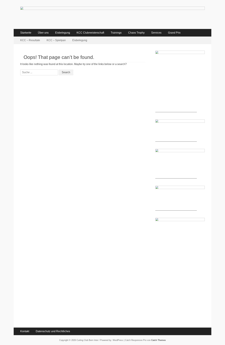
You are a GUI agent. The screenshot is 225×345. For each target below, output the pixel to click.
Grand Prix (174, 32)
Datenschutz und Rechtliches (53, 331)
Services (156, 32)
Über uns (43, 32)
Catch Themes (158, 340)
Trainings (116, 32)
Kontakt (24, 331)
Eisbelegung (62, 32)
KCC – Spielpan (56, 40)
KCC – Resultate (30, 40)
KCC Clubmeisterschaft (90, 32)
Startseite (25, 32)
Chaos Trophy (136, 32)
